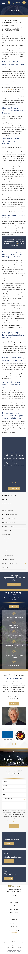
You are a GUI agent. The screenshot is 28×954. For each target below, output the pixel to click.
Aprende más (9, 860)
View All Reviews (14, 488)
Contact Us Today (14, 584)
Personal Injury (14, 909)
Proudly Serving (14, 912)
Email (4, 794)
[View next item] (16, 483)
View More (9, 878)
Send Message (14, 826)
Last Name (5, 785)
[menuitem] (14, 499)
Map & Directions (14, 932)
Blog (14, 916)
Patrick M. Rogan (14, 902)
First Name (5, 781)
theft (19, 67)
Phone (4, 789)
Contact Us (14, 606)
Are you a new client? (7, 798)
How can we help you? (7, 802)
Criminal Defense (14, 905)
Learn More (14, 703)
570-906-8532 (14, 891)
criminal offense (8, 89)
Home (14, 899)
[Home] (13, 2)
